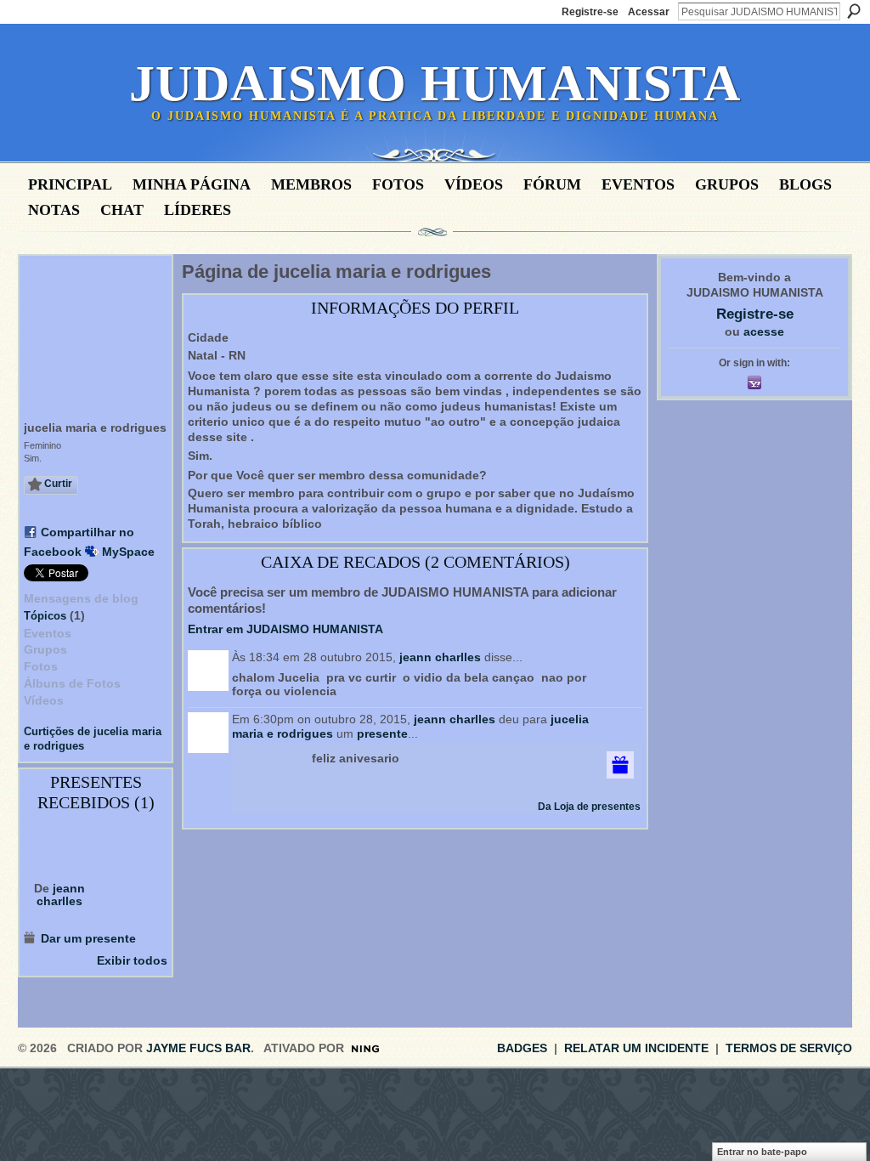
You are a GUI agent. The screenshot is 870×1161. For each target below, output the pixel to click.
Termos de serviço (789, 1048)
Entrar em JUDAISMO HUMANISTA (285, 629)
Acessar (648, 12)
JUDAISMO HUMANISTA (435, 83)
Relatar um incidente (636, 1048)
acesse (763, 331)
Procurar (854, 11)
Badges (522, 1048)
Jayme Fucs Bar (198, 1048)
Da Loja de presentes (589, 807)
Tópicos (45, 615)
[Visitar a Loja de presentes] (620, 764)
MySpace (128, 551)
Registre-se (590, 12)
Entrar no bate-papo (762, 1152)
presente (382, 733)
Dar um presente (88, 938)
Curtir (58, 484)
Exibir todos (132, 960)
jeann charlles (61, 894)
